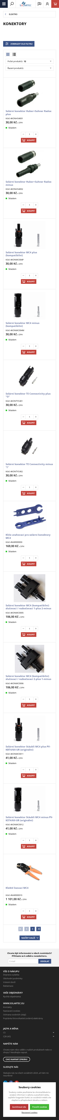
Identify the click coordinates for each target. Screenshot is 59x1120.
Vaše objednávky (13, 992)
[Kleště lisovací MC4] (29, 871)
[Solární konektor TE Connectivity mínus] (29, 447)
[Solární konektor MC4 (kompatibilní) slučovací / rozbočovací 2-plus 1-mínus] (29, 659)
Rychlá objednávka (12, 996)
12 (24, 61)
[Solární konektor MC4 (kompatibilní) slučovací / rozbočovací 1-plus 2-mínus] (29, 588)
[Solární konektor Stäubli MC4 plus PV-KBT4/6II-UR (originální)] (29, 729)
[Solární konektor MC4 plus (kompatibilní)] (29, 235)
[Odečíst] (23, 134)
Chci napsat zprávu (16, 1059)
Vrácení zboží (9, 982)
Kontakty (7, 1007)
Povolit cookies (39, 1106)
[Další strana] (32, 929)
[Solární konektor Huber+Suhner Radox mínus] (29, 164)
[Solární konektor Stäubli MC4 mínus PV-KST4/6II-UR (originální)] (29, 800)
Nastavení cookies (11, 1010)
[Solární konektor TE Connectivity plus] (29, 376)
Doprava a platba (11, 974)
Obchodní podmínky (12, 978)
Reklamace (8, 985)
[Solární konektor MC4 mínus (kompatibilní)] (29, 306)
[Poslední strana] (38, 929)
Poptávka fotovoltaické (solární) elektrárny (23, 1018)
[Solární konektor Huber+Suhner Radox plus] (29, 94)
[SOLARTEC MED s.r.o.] (25, 4)
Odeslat (44, 961)
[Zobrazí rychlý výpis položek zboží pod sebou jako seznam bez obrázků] (14, 54)
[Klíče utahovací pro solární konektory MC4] (29, 517)
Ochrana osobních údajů (14, 1014)
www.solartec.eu (13, 1003)
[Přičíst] (35, 134)
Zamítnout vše (19, 1106)
